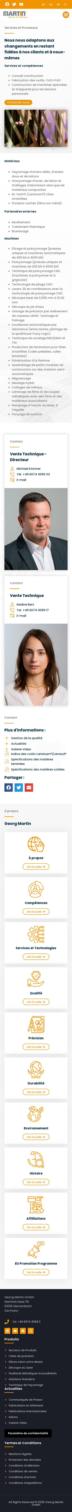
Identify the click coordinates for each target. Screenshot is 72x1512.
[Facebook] (7, 4)
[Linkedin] (7, 1331)
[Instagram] (31, 1331)
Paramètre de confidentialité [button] (28, 1433)
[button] (66, 14)
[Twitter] (14, 4)
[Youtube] (21, 4)
